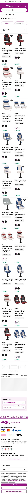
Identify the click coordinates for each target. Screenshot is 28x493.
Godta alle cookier (14, 485)
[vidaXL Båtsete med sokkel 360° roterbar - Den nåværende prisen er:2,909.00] (7, 270)
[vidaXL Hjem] (9, 6)
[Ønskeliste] (22, 5)
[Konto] (18, 5)
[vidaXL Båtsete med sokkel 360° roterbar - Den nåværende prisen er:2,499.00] (7, 204)
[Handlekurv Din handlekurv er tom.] (25, 5)
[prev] (7, 367)
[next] (20, 367)
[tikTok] (11, 449)
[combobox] (14, 10)
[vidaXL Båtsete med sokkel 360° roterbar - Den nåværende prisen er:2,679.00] (7, 139)
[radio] (3, 61)
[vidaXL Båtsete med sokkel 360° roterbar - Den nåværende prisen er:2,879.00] (20, 40)
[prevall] (4, 367)
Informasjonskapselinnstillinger (14, 491)
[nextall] (24, 367)
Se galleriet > (24, 375)
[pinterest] (8, 449)
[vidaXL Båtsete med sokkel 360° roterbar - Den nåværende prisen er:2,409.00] (20, 171)
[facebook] (2, 449)
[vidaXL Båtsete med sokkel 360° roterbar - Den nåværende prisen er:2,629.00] (20, 72)
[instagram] (5, 449)
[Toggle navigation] (2, 5)
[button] (13, 2)
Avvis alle (14, 488)
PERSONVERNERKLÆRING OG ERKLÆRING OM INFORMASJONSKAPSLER (13, 481)
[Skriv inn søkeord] (25, 10)
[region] (14, 482)
